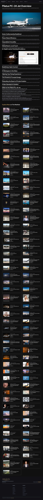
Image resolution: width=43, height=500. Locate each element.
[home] (3, 1)
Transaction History (25, 493)
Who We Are (24, 487)
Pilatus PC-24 (11, 35)
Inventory (14, 487)
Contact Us (14, 491)
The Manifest (24, 491)
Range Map (14, 493)
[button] (9, 1)
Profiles (13, 492)
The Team (24, 488)
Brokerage (14, 488)
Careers (23, 492)
